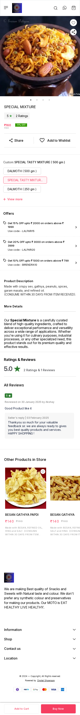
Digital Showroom (46, 680)
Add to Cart (21, 708)
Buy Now (58, 708)
